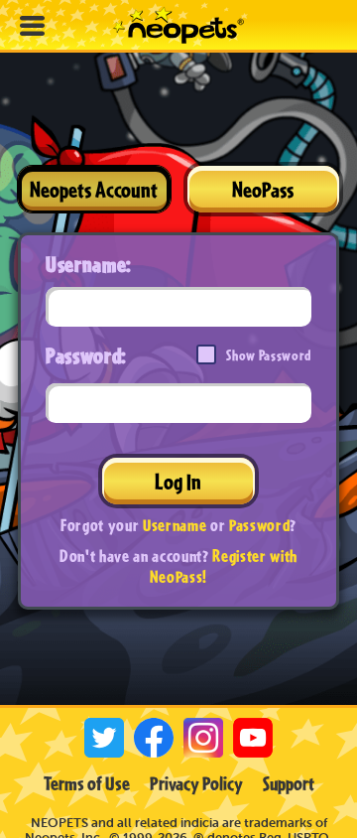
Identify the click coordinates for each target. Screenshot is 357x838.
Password (259, 524)
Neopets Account (94, 189)
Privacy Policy (196, 783)
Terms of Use (87, 783)
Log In (178, 481)
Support (288, 783)
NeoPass (263, 189)
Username (174, 524)
